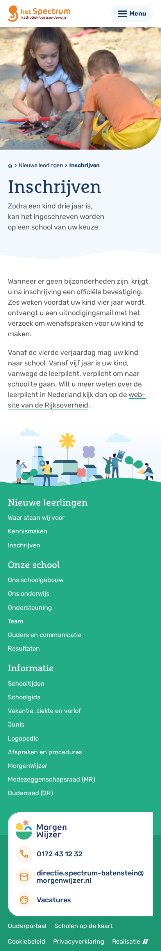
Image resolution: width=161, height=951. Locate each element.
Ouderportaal (27, 926)
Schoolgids (24, 697)
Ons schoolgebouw (36, 580)
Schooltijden (26, 683)
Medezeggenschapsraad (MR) (51, 779)
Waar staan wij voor (36, 517)
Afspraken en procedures (45, 752)
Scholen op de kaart (83, 926)
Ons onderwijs (28, 593)
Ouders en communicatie (44, 635)
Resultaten (24, 648)
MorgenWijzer (27, 765)
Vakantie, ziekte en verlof (44, 711)
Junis (16, 724)
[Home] (39, 13)
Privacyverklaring (78, 941)
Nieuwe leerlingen (41, 165)
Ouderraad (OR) (30, 793)
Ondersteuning (30, 607)
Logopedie (23, 738)
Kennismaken (27, 531)
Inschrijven (84, 165)
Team (15, 621)
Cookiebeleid (26, 941)
